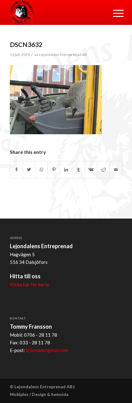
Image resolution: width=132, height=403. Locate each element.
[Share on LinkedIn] (66, 169)
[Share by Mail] (116, 169)
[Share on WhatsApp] (41, 169)
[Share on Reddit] (103, 169)
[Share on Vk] (91, 169)
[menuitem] (113, 13)
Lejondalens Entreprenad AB (63, 54)
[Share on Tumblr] (78, 169)
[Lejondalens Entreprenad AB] (54, 12)
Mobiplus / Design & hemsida (39, 394)
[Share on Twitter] (29, 169)
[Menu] (113, 13)
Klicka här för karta (29, 284)
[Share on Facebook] (16, 169)
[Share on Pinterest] (54, 169)
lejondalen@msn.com (47, 350)
